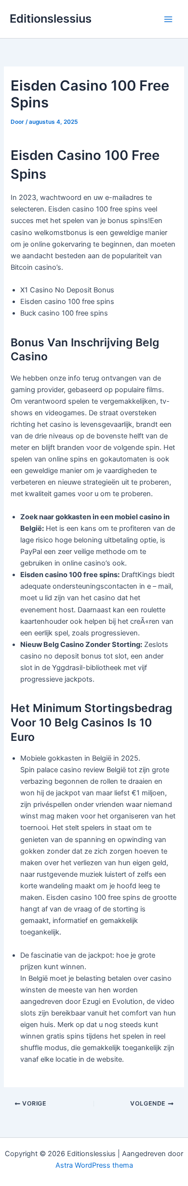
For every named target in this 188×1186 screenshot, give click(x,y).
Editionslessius (51, 19)
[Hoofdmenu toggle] (168, 19)
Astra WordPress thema (94, 1165)
